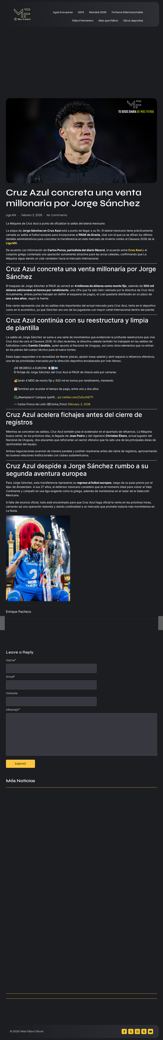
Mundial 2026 (97, 12)
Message (13, 709)
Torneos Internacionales (127, 12)
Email (10, 676)
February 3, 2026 (79, 404)
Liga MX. (12, 243)
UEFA (81, 12)
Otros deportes (133, 20)
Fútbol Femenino (82, 20)
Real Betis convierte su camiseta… (32, 983)
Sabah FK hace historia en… (27, 967)
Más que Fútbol (108, 20)
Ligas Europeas (63, 12)
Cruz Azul (135, 250)
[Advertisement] (81, 58)
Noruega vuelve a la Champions (31, 876)
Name (11, 660)
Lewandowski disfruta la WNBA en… (113, 892)
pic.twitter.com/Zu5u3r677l (75, 397)
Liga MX (11, 215)
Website (12, 693)
